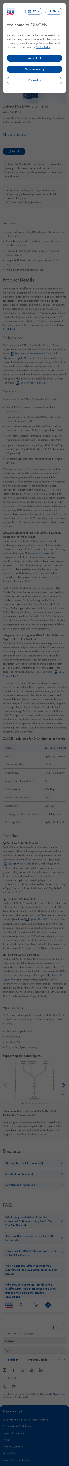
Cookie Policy (43, 47)
